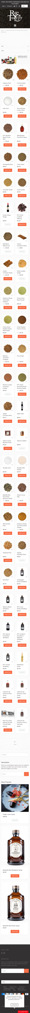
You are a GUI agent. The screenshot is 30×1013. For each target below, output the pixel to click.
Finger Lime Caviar (9, 814)
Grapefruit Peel (7, 552)
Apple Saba (20, 413)
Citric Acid (6, 108)
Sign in (4, 6)
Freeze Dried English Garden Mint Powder (7, 328)
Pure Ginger (20, 356)
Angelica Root (7, 83)
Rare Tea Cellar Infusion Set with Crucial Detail (7, 722)
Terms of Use (20, 988)
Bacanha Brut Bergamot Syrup (12, 870)
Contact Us (22, 987)
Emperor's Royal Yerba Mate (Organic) (7, 300)
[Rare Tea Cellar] (15, 21)
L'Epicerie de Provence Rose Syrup (7, 693)
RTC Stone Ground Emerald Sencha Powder (21, 386)
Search (5, 987)
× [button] (23, 993)
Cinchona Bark (21, 83)
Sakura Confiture (22, 440)
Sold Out (8, 224)
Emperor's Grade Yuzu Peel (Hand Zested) (22, 525)
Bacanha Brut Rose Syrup (11, 926)
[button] (16, 1012)
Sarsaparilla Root (8, 164)
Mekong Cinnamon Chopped (6, 357)
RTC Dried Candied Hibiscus (20, 216)
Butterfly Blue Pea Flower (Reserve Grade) (7, 496)
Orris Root (6, 580)
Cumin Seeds (21, 189)
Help (14, 990)
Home (2, 30)
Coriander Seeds (7, 189)
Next (15, 744)
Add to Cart (8, 89)
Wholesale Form (22, 990)
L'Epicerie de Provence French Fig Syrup (22, 722)
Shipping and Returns (9, 988)
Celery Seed (20, 164)
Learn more (14, 1004)
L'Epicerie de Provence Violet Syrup (21, 693)
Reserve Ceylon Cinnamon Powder (7, 386)
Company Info (12, 987)
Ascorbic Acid (7, 468)
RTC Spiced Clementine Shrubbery (6, 635)
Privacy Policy (7, 990)
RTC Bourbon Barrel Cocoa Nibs (7, 137)
